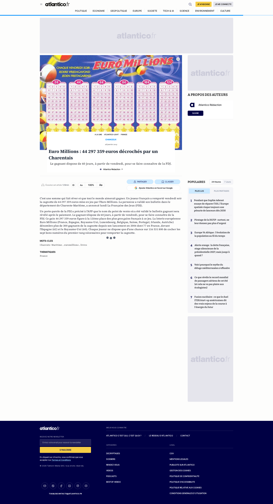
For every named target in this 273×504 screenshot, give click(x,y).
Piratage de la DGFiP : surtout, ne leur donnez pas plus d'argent (211, 221)
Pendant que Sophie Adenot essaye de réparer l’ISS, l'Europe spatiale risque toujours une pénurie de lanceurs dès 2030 (211, 205)
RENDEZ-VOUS (112, 465)
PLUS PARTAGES (221, 191)
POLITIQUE (81, 10)
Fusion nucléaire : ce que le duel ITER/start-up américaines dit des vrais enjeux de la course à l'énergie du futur (211, 302)
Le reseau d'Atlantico (161, 435)
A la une (98, 134)
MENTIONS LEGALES (179, 459)
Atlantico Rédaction (111, 169)
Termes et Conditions (61, 460)
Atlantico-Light (111, 134)
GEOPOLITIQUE (118, 10)
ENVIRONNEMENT (205, 10)
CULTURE (225, 10)
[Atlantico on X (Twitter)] (53, 485)
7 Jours (227, 182)
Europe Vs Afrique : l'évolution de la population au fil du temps (212, 234)
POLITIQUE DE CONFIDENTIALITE (184, 476)
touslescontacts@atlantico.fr (65, 494)
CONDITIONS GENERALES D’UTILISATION (188, 493)
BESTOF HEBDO (113, 482)
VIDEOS (109, 470)
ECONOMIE (99, 10)
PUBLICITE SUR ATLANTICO (182, 465)
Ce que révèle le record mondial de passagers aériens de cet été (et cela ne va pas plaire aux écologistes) (211, 282)
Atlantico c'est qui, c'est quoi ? (123, 435)
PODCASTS (111, 476)
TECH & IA (168, 10)
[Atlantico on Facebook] (61, 485)
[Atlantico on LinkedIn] (69, 485)
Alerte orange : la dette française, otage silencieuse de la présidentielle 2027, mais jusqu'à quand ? (212, 250)
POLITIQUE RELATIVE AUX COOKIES (185, 487)
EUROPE (137, 10)
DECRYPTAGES (113, 453)
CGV (172, 453)
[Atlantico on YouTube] (86, 485)
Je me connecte (223, 4)
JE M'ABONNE (203, 4)
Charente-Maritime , (52, 245)
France (124, 134)
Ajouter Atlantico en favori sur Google (156, 188)
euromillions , (72, 245)
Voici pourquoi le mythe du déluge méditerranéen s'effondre (212, 266)
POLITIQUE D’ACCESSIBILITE (182, 482)
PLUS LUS (199, 191)
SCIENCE (184, 10)
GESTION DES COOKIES (180, 470)
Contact (185, 435)
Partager (142, 181)
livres (83, 245)
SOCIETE (152, 10)
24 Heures (216, 182)
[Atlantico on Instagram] (78, 485)
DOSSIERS (110, 459)
